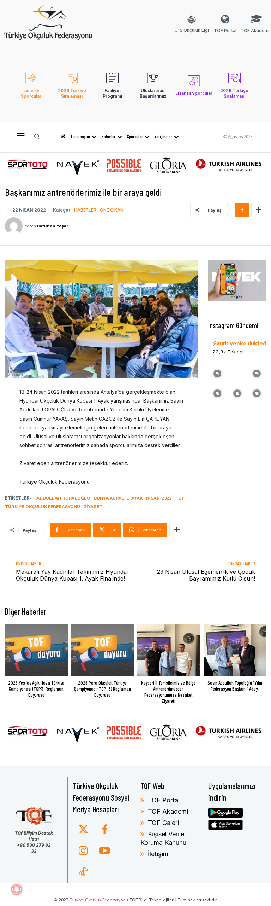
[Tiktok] (83, 872)
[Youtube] (104, 851)
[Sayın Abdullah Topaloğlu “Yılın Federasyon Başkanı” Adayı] (235, 650)
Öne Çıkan (112, 210)
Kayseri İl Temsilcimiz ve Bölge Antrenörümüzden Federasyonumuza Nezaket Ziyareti (168, 691)
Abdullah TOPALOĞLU (63, 498)
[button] (37, 136)
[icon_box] (191, 28)
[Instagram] (83, 851)
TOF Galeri (163, 822)
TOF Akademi (168, 811)
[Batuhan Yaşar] (15, 226)
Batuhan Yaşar (52, 226)
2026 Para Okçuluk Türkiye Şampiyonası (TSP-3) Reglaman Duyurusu (102, 689)
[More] (258, 210)
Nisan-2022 (159, 498)
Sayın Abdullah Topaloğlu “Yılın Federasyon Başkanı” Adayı (234, 686)
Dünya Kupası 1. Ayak (118, 498)
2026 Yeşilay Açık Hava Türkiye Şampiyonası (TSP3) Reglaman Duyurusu (36, 689)
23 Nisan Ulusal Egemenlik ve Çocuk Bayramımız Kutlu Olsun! (206, 575)
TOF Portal (164, 800)
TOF (179, 498)
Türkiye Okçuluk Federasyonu (42, 506)
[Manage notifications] (16, 889)
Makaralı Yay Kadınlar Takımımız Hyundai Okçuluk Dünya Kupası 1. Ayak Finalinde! (72, 575)
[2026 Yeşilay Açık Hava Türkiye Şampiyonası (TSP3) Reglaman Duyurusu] (36, 650)
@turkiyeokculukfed (239, 343)
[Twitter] (83, 830)
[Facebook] (242, 210)
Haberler (85, 210)
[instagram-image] (217, 373)
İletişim (158, 854)
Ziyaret (93, 506)
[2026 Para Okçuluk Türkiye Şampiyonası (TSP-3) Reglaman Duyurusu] (102, 650)
